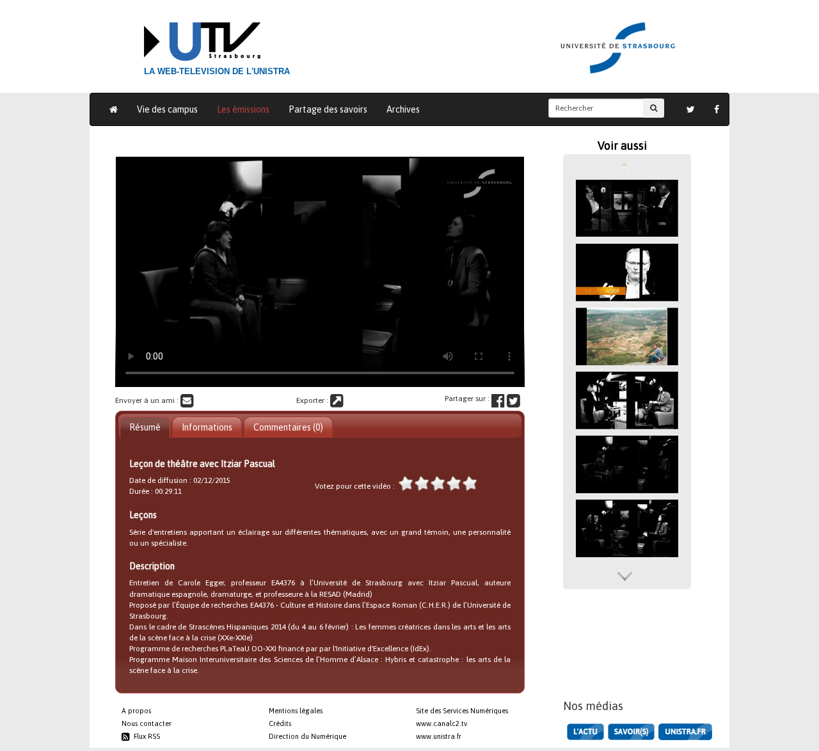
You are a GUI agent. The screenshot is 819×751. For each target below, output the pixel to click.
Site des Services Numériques (462, 711)
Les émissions (243, 109)
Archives (403, 109)
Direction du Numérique (307, 736)
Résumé (145, 427)
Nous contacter (146, 723)
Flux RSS (145, 736)
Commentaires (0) (288, 427)
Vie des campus (167, 109)
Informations (207, 427)
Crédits (280, 723)
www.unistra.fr (438, 736)
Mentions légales (295, 711)
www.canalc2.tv (441, 723)
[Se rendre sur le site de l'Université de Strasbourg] (685, 731)
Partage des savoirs (328, 109)
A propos (136, 711)
